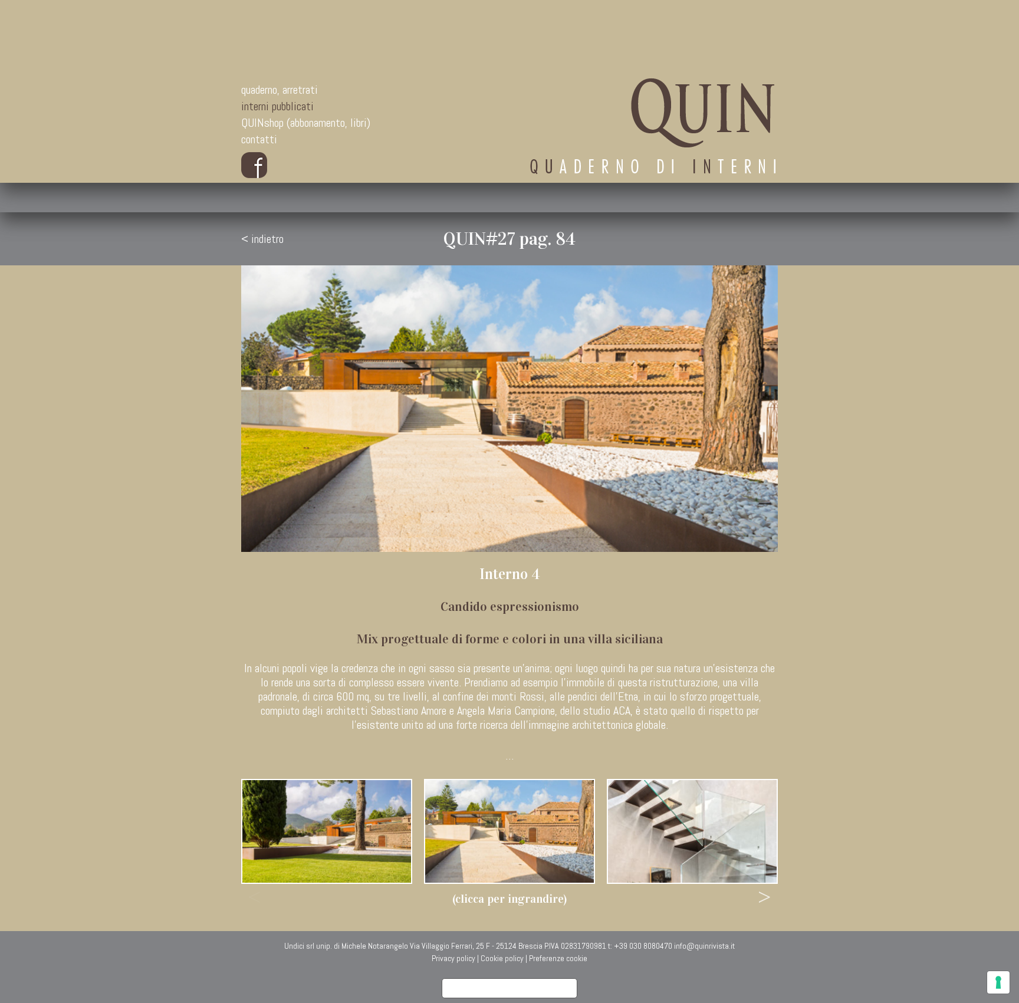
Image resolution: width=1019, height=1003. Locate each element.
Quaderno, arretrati (279, 89)
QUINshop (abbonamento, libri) (305, 122)
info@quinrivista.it (704, 945)
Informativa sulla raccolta (509, 988)
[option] (326, 831)
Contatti (259, 139)
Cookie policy (502, 958)
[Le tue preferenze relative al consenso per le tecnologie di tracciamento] (998, 982)
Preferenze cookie (558, 958)
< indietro (262, 238)
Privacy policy (453, 958)
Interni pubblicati (277, 106)
